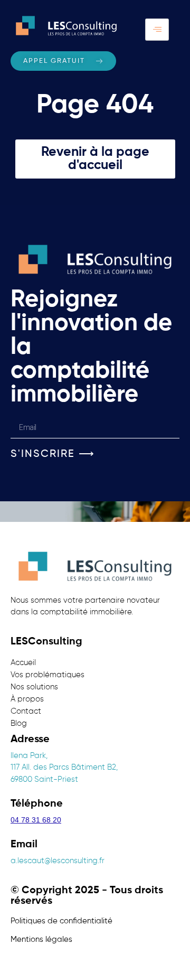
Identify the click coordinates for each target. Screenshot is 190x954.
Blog (19, 723)
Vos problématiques (47, 675)
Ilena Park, (29, 756)
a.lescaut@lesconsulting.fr (57, 861)
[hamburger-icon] (157, 29)
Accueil (23, 663)
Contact (26, 711)
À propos (27, 699)
